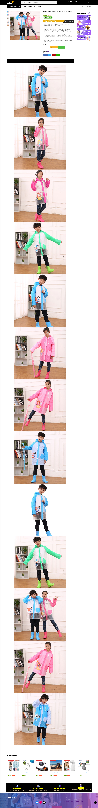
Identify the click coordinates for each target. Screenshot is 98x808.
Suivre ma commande (11, 801)
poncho (57, 52)
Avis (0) (16, 60)
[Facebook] (36, 802)
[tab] (11, 61)
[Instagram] (40, 802)
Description (11, 60)
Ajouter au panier (54, 47)
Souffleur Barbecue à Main (41, 772)
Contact (39, 6)
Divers (48, 51)
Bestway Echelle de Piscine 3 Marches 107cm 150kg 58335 (28, 772)
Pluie (54, 52)
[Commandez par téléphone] (95, 802)
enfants (52, 52)
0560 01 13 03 (74, 799)
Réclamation (9, 803)
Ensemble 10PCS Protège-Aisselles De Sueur (70, 772)
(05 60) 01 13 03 (72, 1)
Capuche (49, 52)
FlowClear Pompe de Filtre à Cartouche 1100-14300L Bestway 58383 (84, 772)
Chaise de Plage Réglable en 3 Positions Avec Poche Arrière (56, 772)
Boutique (30, 6)
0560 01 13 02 (68, 799)
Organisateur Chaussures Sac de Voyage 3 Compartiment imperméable (14, 772)
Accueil (24, 6)
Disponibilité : (46, 17)
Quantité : (45, 44)
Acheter (62, 47)
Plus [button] (34, 6)
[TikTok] (44, 802)
